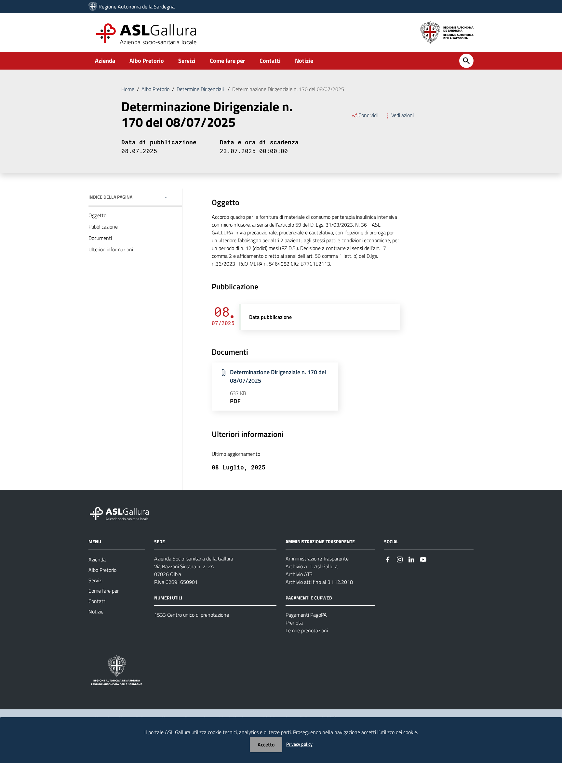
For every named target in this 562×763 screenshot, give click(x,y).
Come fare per (227, 60)
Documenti (100, 238)
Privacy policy (299, 744)
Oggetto (97, 215)
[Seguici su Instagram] (400, 559)
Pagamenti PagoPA (306, 615)
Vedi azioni (402, 115)
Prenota (294, 622)
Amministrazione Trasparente (317, 558)
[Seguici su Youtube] (423, 559)
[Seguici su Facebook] (388, 559)
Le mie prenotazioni (307, 630)
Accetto (266, 744)
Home (127, 89)
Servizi (186, 60)
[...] (122, 512)
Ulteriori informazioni (110, 249)
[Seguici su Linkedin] (411, 559)
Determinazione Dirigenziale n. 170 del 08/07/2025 (278, 376)
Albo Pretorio (146, 60)
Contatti (270, 60)
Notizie (304, 60)
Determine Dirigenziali (201, 89)
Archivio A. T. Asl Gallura (312, 566)
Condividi (368, 115)
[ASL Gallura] (92, 6)
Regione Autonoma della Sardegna (137, 6)
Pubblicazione (103, 226)
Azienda (105, 60)
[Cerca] (466, 61)
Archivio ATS (299, 574)
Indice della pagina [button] (110, 196)
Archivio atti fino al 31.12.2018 (319, 582)
